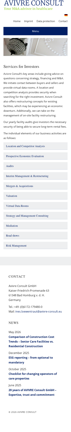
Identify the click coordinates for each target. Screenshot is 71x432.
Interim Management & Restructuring (27, 176)
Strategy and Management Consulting (27, 216)
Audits (10, 166)
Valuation (11, 196)
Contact (63, 21)
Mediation (12, 226)
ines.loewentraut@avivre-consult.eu (38, 311)
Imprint (28, 21)
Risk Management (16, 245)
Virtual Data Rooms (17, 206)
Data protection (46, 21)
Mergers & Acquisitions (19, 186)
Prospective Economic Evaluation (25, 156)
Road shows (12, 235)
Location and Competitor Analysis (25, 146)
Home (17, 21)
